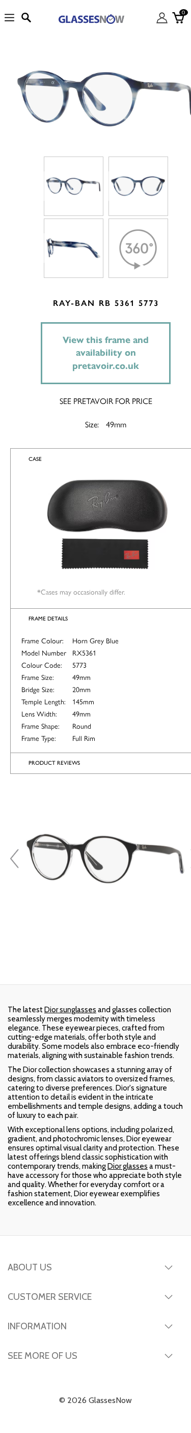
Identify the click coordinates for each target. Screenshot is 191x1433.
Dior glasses (127, 1166)
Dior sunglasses (70, 1009)
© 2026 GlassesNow (95, 1400)
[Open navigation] (9, 18)
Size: (92, 424)
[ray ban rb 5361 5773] (73, 186)
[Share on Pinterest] (158, 964)
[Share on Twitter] (94, 964)
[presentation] (15, 859)
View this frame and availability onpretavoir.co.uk (106, 352)
